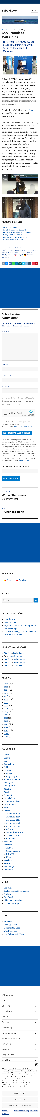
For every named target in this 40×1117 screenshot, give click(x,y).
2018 (6, 696)
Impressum (34, 1111)
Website (5, 386)
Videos (29, 248)
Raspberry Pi (11, 776)
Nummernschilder (12, 801)
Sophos (4, 252)
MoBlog (7, 789)
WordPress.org (10, 931)
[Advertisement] (20, 288)
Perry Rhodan (8, 1055)
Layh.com (8, 894)
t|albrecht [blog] (11, 903)
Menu (34, 10)
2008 (6, 727)
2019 (6, 693)
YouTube (10, 255)
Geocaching (9, 764)
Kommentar (8, 331)
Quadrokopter (10, 804)
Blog (4, 1000)
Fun (5, 761)
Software (8, 30)
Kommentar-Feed (12, 928)
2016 (6, 702)
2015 (6, 705)
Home (3, 30)
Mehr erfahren (25, 460)
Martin (4, 248)
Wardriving (26, 252)
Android (9, 848)
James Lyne (19, 250)
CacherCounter (19, 653)
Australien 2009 (13, 817)
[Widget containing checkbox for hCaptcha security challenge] (18, 413)
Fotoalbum (7, 1011)
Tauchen (8, 860)
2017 (6, 699)
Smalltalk (8, 842)
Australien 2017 (13, 826)
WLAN (4, 255)
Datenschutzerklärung (21, 1111)
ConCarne (8, 888)
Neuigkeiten (9, 798)
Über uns (6, 1006)
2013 (6, 712)
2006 (6, 733)
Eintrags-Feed (10, 925)
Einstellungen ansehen (20, 1105)
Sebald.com (10, 10)
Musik (6, 792)
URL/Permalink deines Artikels (15, 466)
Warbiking (17, 252)
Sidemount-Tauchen (13, 900)
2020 (6, 690)
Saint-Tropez (10, 622)
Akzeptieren (20, 1093)
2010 (6, 721)
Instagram (8, 783)
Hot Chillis (6, 1044)
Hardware (8, 770)
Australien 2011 (13, 820)
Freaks (7, 758)
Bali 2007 (10, 829)
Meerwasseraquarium (11, 1038)
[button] (36, 1065)
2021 (6, 687)
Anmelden (8, 922)
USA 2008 (10, 838)
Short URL (5, 257)
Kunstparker (9, 786)
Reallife (7, 807)
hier (31, 110)
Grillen (7, 767)
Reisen (7, 810)
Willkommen (7, 995)
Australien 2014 (13, 823)
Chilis (6, 755)
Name (5, 365)
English (20, 255)
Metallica (6, 1060)
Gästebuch (17, 665)
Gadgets (9, 773)
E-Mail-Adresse (10, 376)
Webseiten (8, 869)
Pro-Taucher (9, 897)
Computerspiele (13, 851)
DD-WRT (10, 854)
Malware (27, 250)
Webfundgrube (7, 250)
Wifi (31, 252)
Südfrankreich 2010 (14, 832)
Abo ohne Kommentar (23, 426)
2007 (6, 730)
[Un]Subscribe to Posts (14, 934)
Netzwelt (8, 795)
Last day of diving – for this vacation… (21, 632)
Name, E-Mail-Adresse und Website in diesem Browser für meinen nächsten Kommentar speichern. (19, 401)
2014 (6, 708)
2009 (6, 724)
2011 (6, 718)
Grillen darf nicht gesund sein (17, 891)
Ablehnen (20, 1099)
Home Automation (12, 779)
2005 (6, 736)
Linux (8, 857)
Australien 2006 (13, 814)
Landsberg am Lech (12, 619)
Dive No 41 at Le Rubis (13, 635)
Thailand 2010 (12, 835)
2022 (6, 684)
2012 (6, 715)
